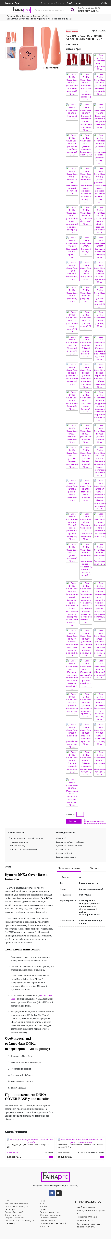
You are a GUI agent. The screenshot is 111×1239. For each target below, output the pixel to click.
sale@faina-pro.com (86, 1207)
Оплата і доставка (47, 3)
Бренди (43, 1206)
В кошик (72, 821)
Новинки (8, 3)
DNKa (75, 44)
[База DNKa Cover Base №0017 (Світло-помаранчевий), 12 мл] (40, 48)
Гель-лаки (27, 16)
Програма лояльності (50, 1212)
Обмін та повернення (50, 1215)
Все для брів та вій (14, 1212)
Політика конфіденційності (53, 1223)
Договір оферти (48, 1220)
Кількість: (70, 814)
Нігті (18, 16)
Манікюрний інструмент (16, 1204)
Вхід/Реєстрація (73, 3)
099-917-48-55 (88, 11)
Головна (10, 16)
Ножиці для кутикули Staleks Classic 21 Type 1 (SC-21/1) (29, 1146)
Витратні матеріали (14, 1218)
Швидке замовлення (94, 821)
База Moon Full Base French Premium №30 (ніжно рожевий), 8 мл (80, 1146)
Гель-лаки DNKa (41, 16)
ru (105, 3)
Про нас (44, 1209)
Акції (17, 3)
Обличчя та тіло (13, 1215)
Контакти (60, 3)
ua (102, 3)
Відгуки (94, 868)
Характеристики (69, 868)
